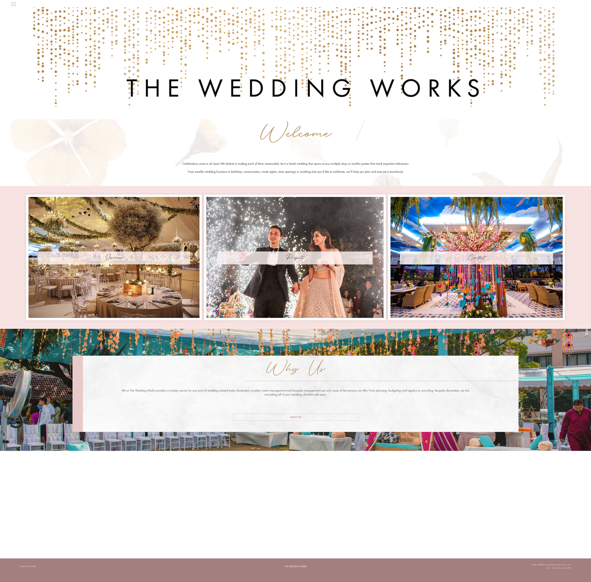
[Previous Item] (37, 57)
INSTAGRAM (28, 566)
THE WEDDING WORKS (295, 566)
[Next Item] (553, 57)
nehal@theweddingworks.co (551, 564)
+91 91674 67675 (559, 568)
